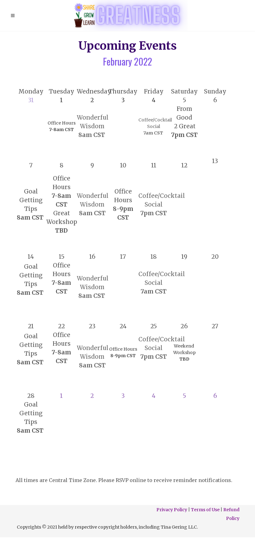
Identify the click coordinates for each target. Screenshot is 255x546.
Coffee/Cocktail (162, 195)
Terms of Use (205, 509)
